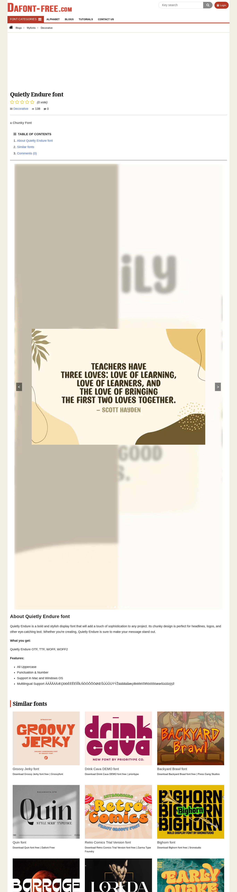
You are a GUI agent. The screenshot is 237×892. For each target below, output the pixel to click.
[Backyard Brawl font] (190, 738)
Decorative (20, 108)
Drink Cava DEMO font (102, 769)
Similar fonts (25, 147)
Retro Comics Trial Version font (108, 842)
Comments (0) (27, 153)
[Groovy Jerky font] (46, 738)
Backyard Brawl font (172, 769)
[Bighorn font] (190, 812)
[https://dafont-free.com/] (10, 27)
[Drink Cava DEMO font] (118, 738)
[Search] (208, 5)
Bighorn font (166, 842)
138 (37, 108)
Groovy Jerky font (26, 769)
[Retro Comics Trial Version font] (118, 812)
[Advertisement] (114, 61)
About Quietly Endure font (35, 140)
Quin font (19, 842)
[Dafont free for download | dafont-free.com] (39, 7)
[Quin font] (46, 812)
